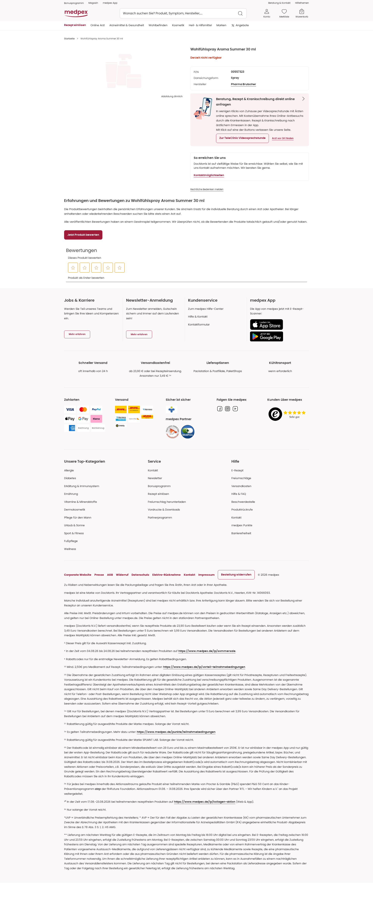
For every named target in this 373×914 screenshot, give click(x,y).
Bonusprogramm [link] (74, 3)
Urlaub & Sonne (74, 525)
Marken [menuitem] (221, 25)
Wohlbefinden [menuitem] (158, 25)
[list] (123, 71)
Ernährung (71, 494)
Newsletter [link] (155, 478)
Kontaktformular (199, 324)
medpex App (110, 2)
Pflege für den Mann (77, 517)
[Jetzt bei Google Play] (278, 336)
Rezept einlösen (158, 494)
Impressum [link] (206, 575)
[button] (242, 138)
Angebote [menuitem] (242, 25)
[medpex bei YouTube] (235, 409)
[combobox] (183, 13)
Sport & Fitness (74, 533)
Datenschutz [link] (140, 575)
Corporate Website (77, 575)
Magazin (93, 2)
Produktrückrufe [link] (242, 510)
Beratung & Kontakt (279, 2)
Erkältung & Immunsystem (81, 486)
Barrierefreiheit (241, 533)
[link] (172, 432)
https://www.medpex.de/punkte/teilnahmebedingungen (176, 732)
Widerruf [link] (122, 575)
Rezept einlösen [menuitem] (75, 25)
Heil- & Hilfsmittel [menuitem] (200, 25)
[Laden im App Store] (278, 324)
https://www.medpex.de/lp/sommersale (206, 651)
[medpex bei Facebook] (220, 409)
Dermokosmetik (74, 510)
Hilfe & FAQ (238, 494)
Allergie (69, 470)
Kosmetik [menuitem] (178, 25)
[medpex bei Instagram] (227, 409)
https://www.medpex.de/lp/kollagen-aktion (204, 802)
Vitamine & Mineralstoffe (80, 502)
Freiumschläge (241, 478)
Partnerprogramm (160, 517)
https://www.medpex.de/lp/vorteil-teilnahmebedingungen (204, 667)
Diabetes (70, 478)
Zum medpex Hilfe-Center (205, 309)
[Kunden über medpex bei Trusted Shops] (288, 414)
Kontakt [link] (236, 517)
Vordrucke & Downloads (164, 510)
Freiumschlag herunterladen (167, 502)
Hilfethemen (302, 2)
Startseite (69, 38)
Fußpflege (71, 541)
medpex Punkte (241, 525)
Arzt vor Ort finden (283, 138)
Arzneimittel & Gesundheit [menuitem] (126, 25)
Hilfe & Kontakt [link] (197, 317)
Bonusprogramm (159, 486)
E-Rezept (237, 470)
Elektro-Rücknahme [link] (166, 575)
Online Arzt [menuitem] (98, 25)
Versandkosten (241, 486)
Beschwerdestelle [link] (243, 502)
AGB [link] (110, 575)
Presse (99, 575)
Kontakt (153, 470)
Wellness (70, 549)
